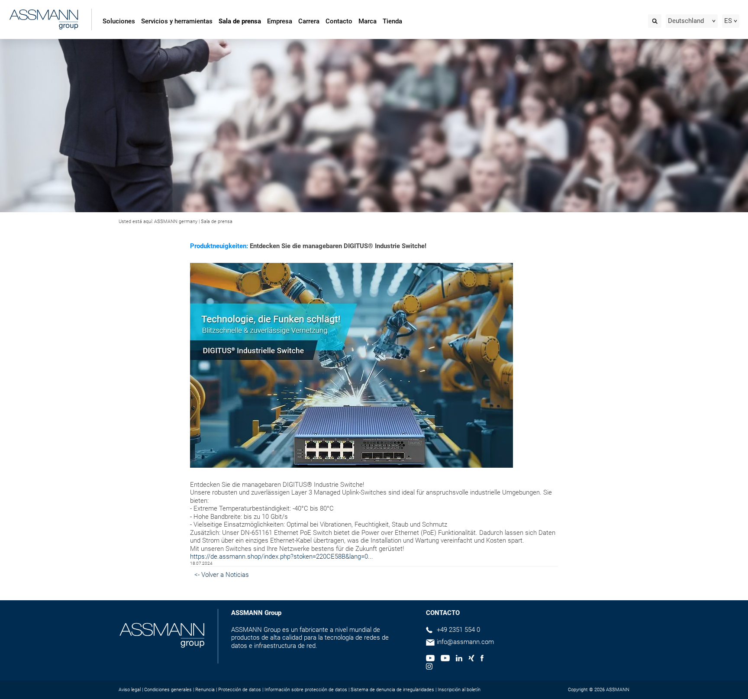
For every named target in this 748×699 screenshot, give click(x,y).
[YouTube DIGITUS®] (430, 659)
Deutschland (686, 21)
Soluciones (119, 21)
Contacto (339, 21)
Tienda (392, 21)
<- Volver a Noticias (221, 575)
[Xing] (471, 659)
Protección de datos (239, 690)
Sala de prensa (240, 21)
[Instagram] (429, 667)
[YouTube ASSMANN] (445, 659)
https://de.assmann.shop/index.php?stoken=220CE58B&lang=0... (281, 556)
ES (728, 21)
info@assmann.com (465, 642)
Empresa (279, 21)
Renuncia (205, 690)
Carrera (308, 21)
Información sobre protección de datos (305, 690)
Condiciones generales (168, 690)
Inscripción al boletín (459, 690)
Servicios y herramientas (177, 21)
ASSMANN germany (175, 221)
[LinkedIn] (459, 659)
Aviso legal (130, 690)
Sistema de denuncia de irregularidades (392, 690)
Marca (367, 21)
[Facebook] (482, 659)
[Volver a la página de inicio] (44, 20)
